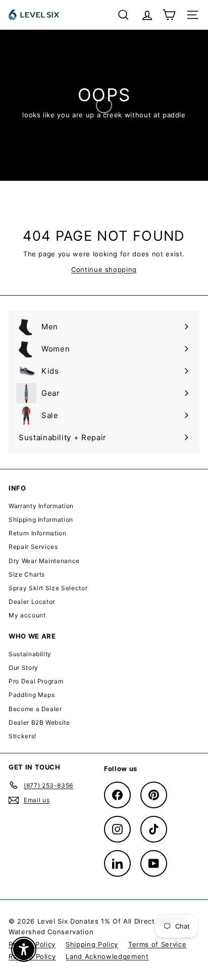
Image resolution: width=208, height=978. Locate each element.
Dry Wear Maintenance (44, 561)
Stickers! (22, 736)
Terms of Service (157, 944)
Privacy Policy (32, 944)
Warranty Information (41, 506)
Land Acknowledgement (107, 956)
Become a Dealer (35, 709)
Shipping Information (41, 519)
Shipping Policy (92, 944)
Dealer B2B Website (39, 722)
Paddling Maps (32, 694)
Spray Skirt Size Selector (48, 588)
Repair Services (33, 546)
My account (27, 615)
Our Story (23, 667)
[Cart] (169, 15)
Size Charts (27, 574)
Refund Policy (32, 956)
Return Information (38, 533)
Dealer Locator (32, 601)
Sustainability (30, 654)
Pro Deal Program (36, 681)
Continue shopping (104, 269)
